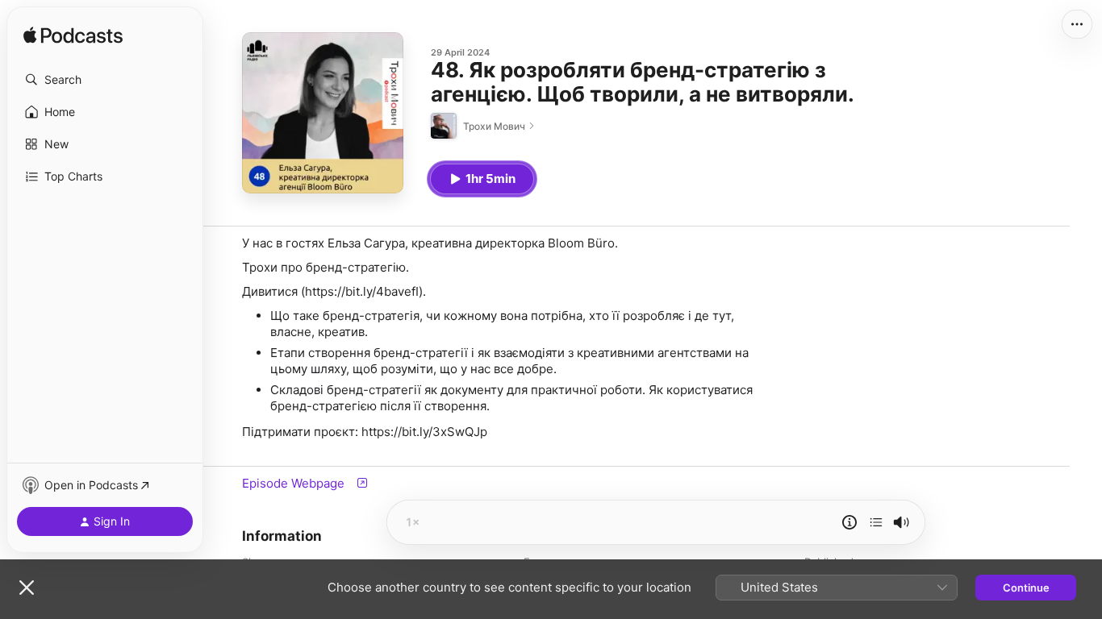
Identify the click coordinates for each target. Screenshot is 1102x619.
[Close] (26, 587)
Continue (1026, 587)
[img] (73, 36)
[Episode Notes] (849, 522)
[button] (105, 79)
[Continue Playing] (876, 522)
